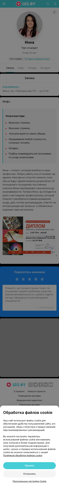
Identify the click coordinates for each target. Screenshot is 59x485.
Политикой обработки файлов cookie (22, 455)
